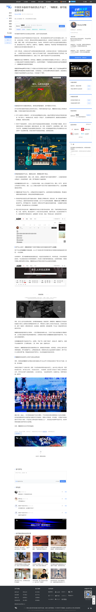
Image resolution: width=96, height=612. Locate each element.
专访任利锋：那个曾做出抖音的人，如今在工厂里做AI (40, 581)
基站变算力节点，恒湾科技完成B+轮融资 (22, 581)
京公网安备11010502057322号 (69, 610)
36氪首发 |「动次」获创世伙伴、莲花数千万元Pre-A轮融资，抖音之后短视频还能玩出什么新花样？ (80, 51)
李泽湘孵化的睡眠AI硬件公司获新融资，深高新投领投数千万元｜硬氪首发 (58, 548)
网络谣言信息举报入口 (20, 604)
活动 (10, 29)
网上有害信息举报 (76, 607)
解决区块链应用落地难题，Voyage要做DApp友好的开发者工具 (80, 39)
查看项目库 (88, 124)
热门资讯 (37, 592)
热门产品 (37, 594)
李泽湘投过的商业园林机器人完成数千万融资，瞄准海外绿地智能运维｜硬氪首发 (58, 564)
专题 (10, 26)
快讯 (10, 15)
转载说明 (45, 431)
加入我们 (25, 600)
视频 (10, 24)
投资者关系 (17, 600)
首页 (10, 13)
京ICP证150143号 (58, 610)
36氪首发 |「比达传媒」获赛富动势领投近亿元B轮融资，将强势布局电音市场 (80, 45)
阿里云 (28, 608)
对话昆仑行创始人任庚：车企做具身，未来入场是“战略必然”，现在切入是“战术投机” (40, 564)
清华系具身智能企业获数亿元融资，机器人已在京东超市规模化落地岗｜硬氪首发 (22, 564)
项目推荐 (17, 433)
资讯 (10, 18)
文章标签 (37, 597)
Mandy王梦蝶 (18, 14)
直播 (10, 21)
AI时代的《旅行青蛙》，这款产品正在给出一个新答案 (22, 548)
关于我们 (25, 594)
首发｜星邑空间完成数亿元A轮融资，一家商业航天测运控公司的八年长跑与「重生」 (40, 548)
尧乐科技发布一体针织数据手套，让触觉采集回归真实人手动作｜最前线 (58, 581)
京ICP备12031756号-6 (49, 610)
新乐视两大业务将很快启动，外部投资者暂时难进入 (81, 148)
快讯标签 (37, 600)
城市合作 (17, 592)
